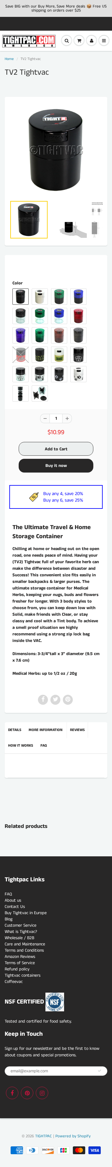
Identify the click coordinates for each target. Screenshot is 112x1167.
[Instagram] (42, 1093)
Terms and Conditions (24, 950)
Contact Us (15, 907)
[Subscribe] (99, 1071)
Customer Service (20, 925)
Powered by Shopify (73, 1136)
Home (9, 59)
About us (13, 900)
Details (14, 730)
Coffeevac (14, 982)
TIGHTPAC (43, 1136)
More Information (46, 730)
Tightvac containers (22, 975)
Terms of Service (20, 963)
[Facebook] (12, 1093)
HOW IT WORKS (20, 745)
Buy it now (56, 466)
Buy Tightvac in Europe (26, 913)
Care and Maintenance (25, 944)
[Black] (56, 150)
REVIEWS (77, 730)
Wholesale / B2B (19, 938)
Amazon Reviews (20, 957)
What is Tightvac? (21, 932)
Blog (8, 919)
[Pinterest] (27, 1093)
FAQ (43, 745)
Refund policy (17, 969)
